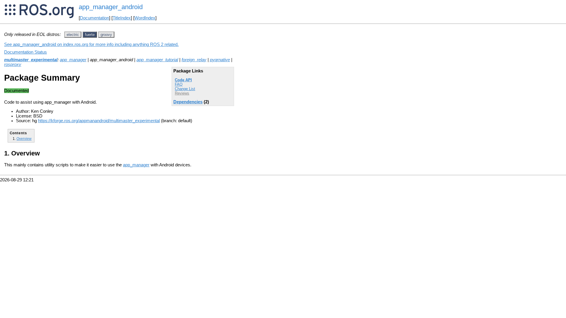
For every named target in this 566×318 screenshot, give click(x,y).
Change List (185, 89)
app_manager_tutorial (157, 59)
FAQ (178, 84)
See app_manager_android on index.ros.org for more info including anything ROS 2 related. (91, 44)
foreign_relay (194, 59)
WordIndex (144, 18)
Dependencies (188, 102)
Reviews (182, 93)
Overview (24, 138)
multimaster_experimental (30, 59)
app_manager (73, 59)
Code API (183, 80)
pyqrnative (220, 59)
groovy (106, 34)
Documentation (94, 18)
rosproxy (12, 64)
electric (73, 34)
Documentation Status (25, 52)
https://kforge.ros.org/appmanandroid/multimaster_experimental (99, 120)
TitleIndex (122, 18)
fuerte (90, 34)
